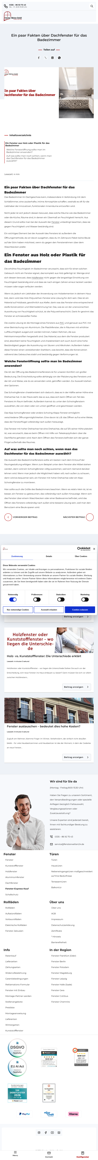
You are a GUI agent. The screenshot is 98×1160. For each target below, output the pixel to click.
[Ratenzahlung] (49, 1115)
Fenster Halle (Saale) (61, 984)
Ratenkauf (10, 956)
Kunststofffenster (14, 866)
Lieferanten (11, 1019)
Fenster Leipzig (59, 979)
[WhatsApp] (59, 58)
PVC (62, 323)
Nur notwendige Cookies (18, 610)
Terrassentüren (59, 881)
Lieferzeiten (11, 961)
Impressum (57, 919)
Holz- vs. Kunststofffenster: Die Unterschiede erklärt (44, 656)
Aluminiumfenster (14, 877)
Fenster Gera (57, 990)
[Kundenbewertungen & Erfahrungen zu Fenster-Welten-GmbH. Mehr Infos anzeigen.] (49, 1057)
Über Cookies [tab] (81, 556)
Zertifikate (56, 931)
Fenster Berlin (58, 961)
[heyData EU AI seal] (17, 1067)
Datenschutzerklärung (63, 925)
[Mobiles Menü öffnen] (15, 1152)
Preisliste (10, 1007)
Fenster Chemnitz (60, 1002)
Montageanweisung (15, 1013)
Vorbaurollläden (13, 919)
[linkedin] (59, 1132)
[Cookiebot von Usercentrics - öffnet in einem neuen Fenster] (79, 549)
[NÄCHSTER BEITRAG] (90, 517)
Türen (54, 860)
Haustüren (56, 866)
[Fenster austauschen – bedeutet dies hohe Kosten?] (49, 710)
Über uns (56, 908)
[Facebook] (39, 58)
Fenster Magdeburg (61, 973)
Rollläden (10, 908)
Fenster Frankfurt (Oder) (63, 956)
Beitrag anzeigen (73, 616)
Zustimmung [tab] (17, 556)
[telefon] (6, 6)
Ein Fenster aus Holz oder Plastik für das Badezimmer (27, 144)
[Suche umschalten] (91, 6)
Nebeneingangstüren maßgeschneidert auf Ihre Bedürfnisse (72, 873)
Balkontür (56, 887)
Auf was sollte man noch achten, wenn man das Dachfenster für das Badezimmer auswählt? (29, 158)
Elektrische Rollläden (16, 925)
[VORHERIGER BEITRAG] (8, 517)
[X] (45, 58)
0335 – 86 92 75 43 (17, 5)
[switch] (37, 599)
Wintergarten (12, 1025)
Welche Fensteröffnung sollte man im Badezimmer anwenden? (25, 150)
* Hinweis (56, 936)
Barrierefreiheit (59, 942)
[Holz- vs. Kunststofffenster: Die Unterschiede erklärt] (49, 640)
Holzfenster (37, 277)
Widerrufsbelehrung (15, 973)
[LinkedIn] (52, 58)
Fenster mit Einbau (15, 990)
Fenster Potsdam (60, 967)
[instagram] (39, 1132)
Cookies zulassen (80, 610)
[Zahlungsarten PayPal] (24, 1115)
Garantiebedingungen (16, 979)
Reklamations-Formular (17, 984)
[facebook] (45, 1132)
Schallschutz (11, 894)
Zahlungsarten (12, 967)
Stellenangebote (14, 1002)
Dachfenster (11, 883)
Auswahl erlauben (49, 610)
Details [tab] (49, 556)
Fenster (55, 222)
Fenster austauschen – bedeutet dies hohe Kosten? (43, 726)
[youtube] (52, 1132)
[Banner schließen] (94, 549)
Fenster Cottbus (59, 996)
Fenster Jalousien (14, 931)
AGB (53, 913)
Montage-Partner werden (18, 996)
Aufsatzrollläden (13, 913)
